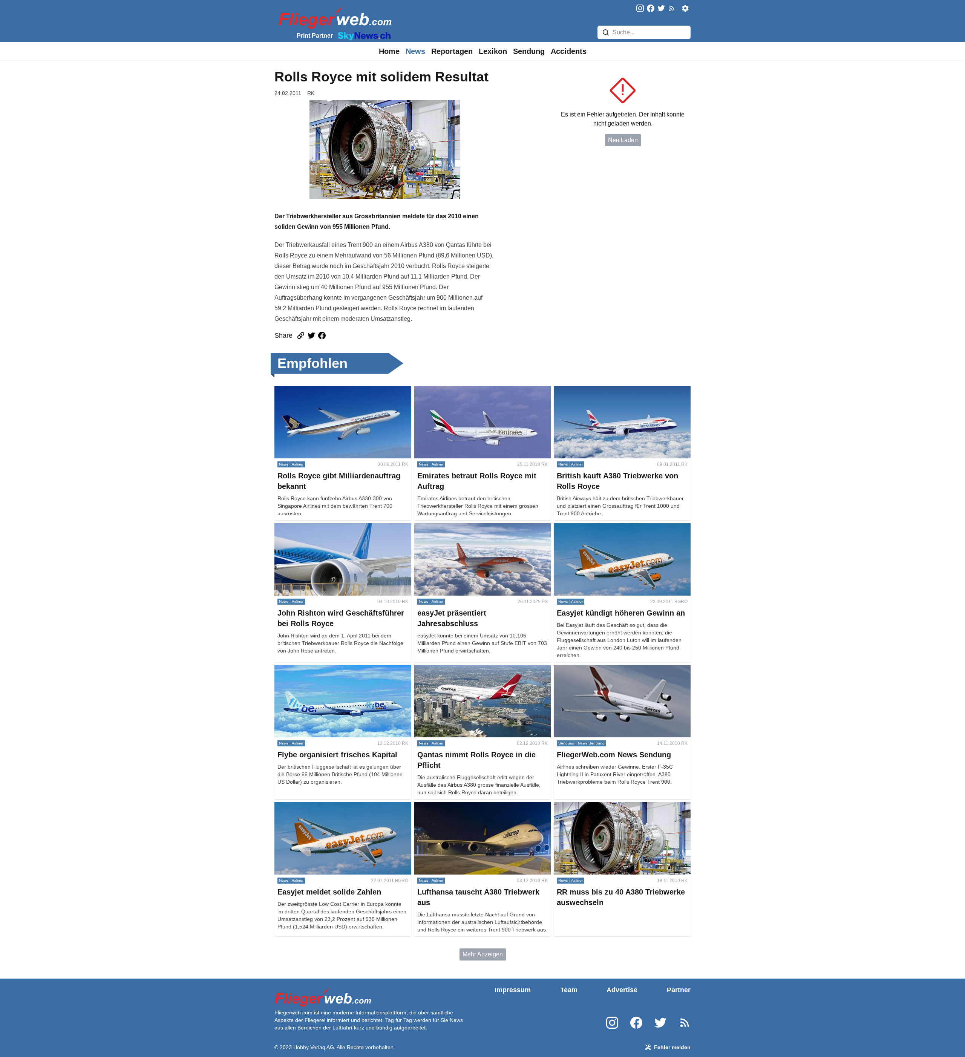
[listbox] (389, 51)
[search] (605, 32)
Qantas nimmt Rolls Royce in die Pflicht (467, 669)
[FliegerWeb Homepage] (333, 17)
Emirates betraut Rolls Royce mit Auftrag (468, 390)
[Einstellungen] (685, 8)
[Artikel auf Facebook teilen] (322, 335)
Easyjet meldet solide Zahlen (313, 806)
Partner (679, 990)
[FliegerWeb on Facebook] (650, 9)
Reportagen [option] (452, 51)
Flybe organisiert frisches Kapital (318, 669)
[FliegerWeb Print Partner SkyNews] (362, 35)
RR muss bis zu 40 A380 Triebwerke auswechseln (621, 806)
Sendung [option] (529, 51)
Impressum (513, 990)
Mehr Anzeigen (483, 954)
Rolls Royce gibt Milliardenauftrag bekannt (331, 390)
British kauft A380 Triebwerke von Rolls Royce (615, 390)
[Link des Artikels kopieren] (301, 335)
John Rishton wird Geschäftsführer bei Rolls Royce (342, 527)
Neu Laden (623, 140)
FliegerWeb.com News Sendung (597, 669)
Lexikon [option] (493, 51)
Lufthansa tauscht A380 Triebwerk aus (465, 806)
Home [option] (389, 51)
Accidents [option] (569, 51)
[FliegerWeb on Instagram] (640, 9)
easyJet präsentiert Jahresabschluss (463, 527)
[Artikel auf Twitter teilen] (311, 335)
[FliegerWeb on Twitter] (661, 9)
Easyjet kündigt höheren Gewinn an (601, 527)
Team (568, 990)
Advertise (622, 990)
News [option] (415, 51)
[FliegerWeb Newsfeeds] (671, 8)
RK (310, 93)
